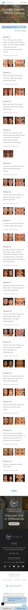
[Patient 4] (8, 154)
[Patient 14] (8, 452)
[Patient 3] (8, 120)
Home (3, 17)
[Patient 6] (8, 211)
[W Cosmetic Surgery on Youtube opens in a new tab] (14, 566)
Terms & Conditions (7, 580)
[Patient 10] (8, 332)
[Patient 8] (8, 273)
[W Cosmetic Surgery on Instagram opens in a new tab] (5, 566)
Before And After (11, 17)
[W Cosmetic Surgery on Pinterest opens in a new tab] (23, 566)
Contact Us (14, 524)
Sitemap (24, 580)
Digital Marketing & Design (15, 586)
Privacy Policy (16, 580)
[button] (2, 603)
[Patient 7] (8, 237)
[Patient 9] (8, 301)
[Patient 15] (8, 478)
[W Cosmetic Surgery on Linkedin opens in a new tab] (18, 566)
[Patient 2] (8, 92)
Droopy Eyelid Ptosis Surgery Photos (12, 19)
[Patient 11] (8, 363)
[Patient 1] (8, 63)
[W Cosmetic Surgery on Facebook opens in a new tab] (9, 566)
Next (14, 491)
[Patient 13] (8, 421)
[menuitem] (5, 566)
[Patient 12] (8, 392)
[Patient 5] (8, 182)
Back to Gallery (21, 30)
